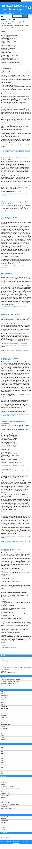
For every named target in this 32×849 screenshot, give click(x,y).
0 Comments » (26, 151)
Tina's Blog (3, 829)
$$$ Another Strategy (5, 691)
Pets (2, 731)
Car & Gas (3, 704)
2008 (2, 769)
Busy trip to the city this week (10, 358)
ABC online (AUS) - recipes (6, 816)
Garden (2, 719)
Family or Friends (4, 713)
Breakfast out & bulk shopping (10, 314)
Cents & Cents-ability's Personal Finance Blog (10, 788)
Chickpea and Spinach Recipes (10, 549)
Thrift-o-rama (3, 811)
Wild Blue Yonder (4, 782)
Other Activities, (13, 193)
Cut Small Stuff (4, 706)
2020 (2, 751)
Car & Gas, (27, 150)
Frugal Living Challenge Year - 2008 (8, 685)
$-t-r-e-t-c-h (3, 697)
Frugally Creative (4, 717)
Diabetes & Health (4, 708)
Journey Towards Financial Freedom (8, 808)
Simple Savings (4, 825)
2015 (2, 756)
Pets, (12, 151)
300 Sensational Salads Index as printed (8, 683)
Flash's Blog (3, 822)
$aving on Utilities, (18, 265)
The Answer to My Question (6, 686)
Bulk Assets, (21, 150)
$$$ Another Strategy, (10, 414)
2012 (2, 762)
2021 (2, 749)
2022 (2, 747)
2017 (2, 753)
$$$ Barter (3, 693)
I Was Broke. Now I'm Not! (6, 802)
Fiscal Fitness (4, 806)
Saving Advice (16, 843)
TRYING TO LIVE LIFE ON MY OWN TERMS (10, 804)
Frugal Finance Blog (5, 780)
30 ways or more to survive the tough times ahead (10, 679)
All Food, (16, 150)
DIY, (2, 151)
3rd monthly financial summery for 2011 (13, 421)
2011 (2, 764)
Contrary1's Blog (4, 820)
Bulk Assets (3, 702)
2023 (2, 745)
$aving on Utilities (4, 699)
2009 (2, 767)
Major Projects (4, 722)
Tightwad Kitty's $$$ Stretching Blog (17, 841)
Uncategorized (8, 210)
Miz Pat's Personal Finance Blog (7, 786)
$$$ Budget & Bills (4, 695)
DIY (2, 710)
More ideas (3, 726)
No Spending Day (4, 728)
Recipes (2, 735)
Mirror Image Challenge (5, 724)
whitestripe (3, 797)
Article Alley (3, 818)
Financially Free (4, 799)
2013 (2, 760)
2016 (2, 755)
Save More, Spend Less (5, 795)
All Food (2, 700)
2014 (2, 758)
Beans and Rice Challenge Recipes (8, 677)
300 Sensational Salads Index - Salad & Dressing (10, 681)
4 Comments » (16, 210)
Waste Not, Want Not (5, 739)
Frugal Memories (4, 715)
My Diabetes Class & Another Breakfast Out (14, 158)
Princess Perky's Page (5, 791)
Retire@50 (3, 784)
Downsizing (3, 711)
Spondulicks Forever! (5, 793)
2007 (2, 771)
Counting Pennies (4, 800)
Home (2, 16)
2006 (2, 773)
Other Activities (4, 730)
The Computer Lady (5, 827)
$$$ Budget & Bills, (9, 150)
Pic (1, 733)
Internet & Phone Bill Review (9, 217)
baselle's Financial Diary (5, 779)
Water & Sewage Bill (7, 273)
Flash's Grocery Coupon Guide (7, 824)
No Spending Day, (7, 151)
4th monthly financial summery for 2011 (13, 22)
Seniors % (3, 737)
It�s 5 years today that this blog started (13, 202)
